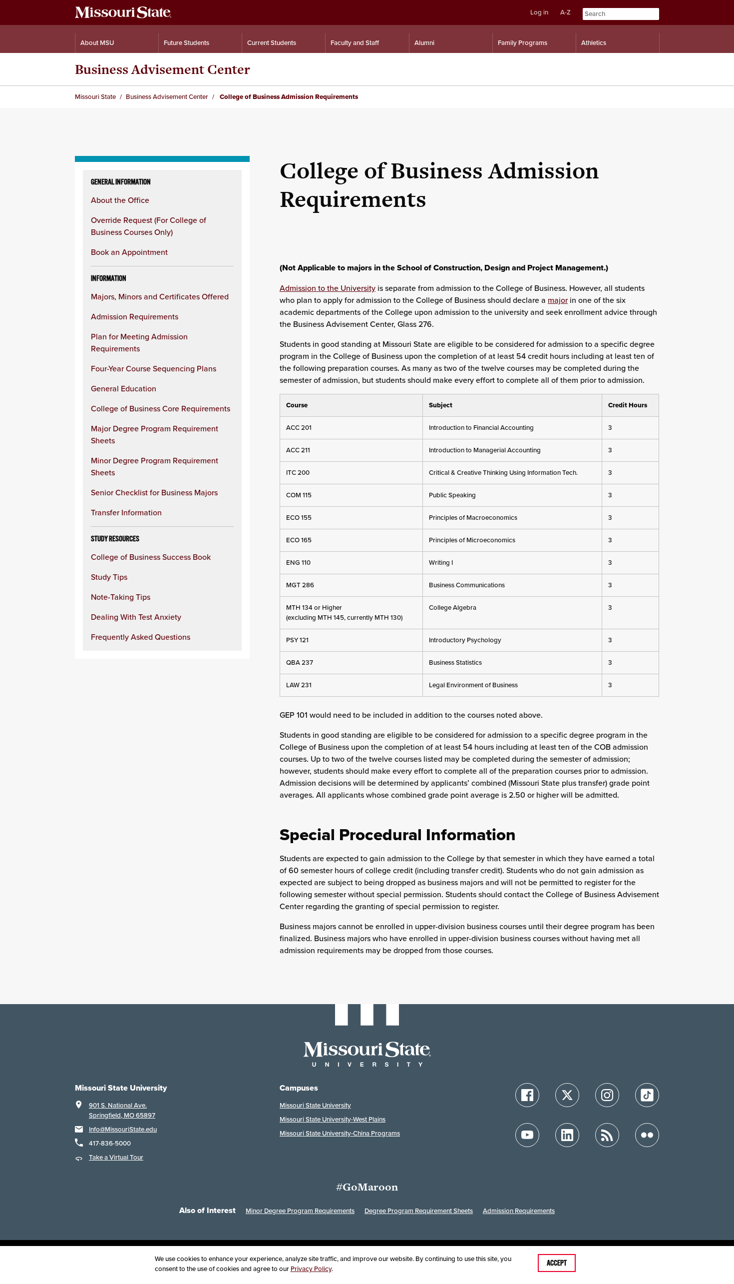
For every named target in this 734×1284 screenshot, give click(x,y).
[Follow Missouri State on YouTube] (527, 1135)
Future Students (186, 42)
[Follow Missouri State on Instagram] (607, 1095)
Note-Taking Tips (120, 596)
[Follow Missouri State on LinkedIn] (567, 1135)
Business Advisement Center (162, 69)
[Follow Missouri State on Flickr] (647, 1135)
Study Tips (109, 576)
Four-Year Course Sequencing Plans (153, 368)
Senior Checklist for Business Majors (154, 492)
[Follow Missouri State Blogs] (607, 1135)
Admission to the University (327, 287)
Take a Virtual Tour (116, 1157)
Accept (557, 1263)
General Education (123, 388)
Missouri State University (315, 1105)
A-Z (565, 12)
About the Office (120, 199)
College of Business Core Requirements (160, 408)
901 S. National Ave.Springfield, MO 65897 (122, 1110)
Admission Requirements (134, 316)
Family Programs (522, 42)
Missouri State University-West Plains (332, 1119)
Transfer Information (126, 512)
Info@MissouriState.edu (123, 1129)
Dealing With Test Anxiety (136, 616)
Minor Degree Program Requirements (300, 1211)
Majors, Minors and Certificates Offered (160, 296)
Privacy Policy (311, 1269)
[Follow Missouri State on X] (567, 1095)
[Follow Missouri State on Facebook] (527, 1095)
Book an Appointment (129, 251)
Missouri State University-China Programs (340, 1133)
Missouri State (95, 96)
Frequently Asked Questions (140, 636)
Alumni (424, 42)
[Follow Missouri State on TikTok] (647, 1095)
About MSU (97, 42)
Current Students (271, 42)
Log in (539, 12)
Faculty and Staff (355, 42)
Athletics (593, 42)
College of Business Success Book (151, 556)
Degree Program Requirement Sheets (419, 1211)
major (558, 299)
